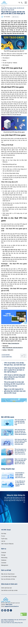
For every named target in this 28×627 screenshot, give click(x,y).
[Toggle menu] (26, 2)
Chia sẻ (16, 16)
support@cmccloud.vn (12, 606)
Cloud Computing (7, 356)
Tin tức (3, 6)
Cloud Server (6, 354)
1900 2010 (9, 604)
